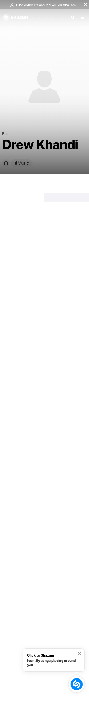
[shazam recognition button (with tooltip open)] (76, 684)
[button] (85, 4)
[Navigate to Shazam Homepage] (15, 17)
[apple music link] (22, 163)
